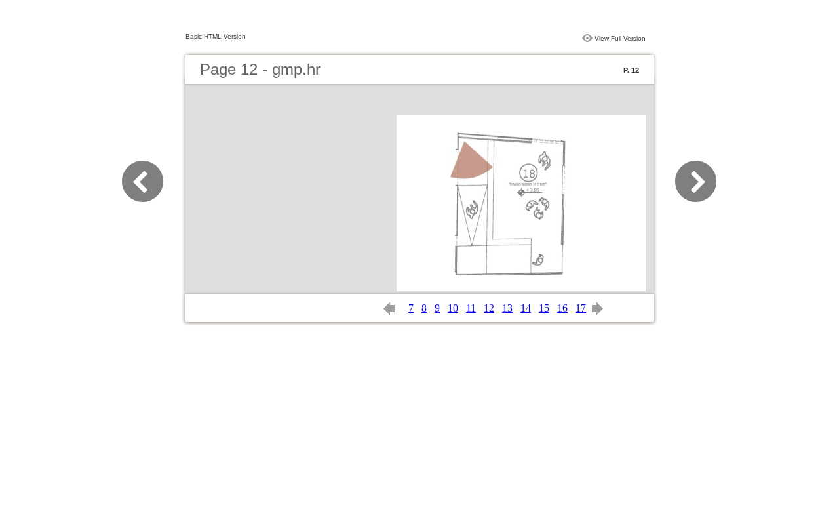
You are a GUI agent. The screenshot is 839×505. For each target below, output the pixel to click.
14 (525, 307)
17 (581, 307)
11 (471, 307)
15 (544, 307)
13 (507, 307)
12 (489, 307)
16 (562, 307)
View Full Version (620, 38)
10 (453, 307)
